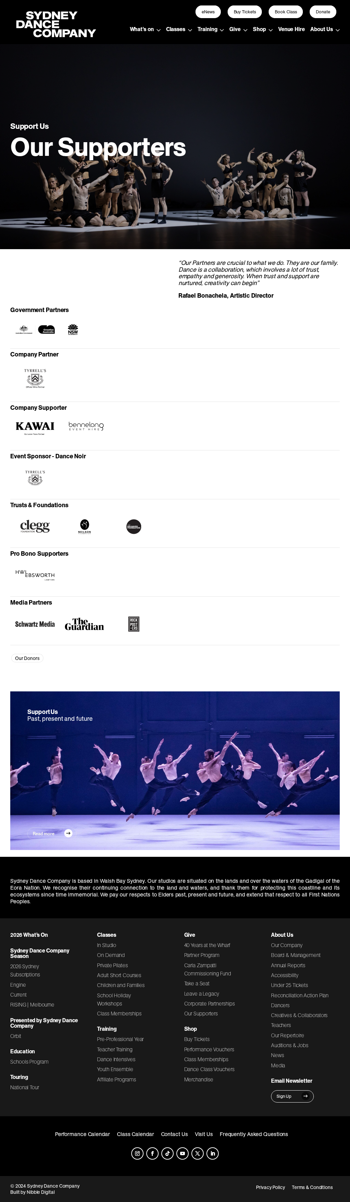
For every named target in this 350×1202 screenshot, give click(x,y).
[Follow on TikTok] (167, 1153)
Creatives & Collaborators (299, 1015)
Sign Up (284, 1096)
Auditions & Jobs (289, 1045)
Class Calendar (135, 1134)
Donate (323, 12)
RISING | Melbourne (32, 1004)
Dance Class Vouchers (209, 1069)
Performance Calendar (82, 1134)
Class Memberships (119, 1013)
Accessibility (284, 975)
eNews (208, 12)
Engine (18, 984)
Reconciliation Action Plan (300, 995)
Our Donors (27, 658)
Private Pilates (112, 965)
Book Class (286, 12)
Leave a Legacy (201, 993)
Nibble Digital (41, 1192)
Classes (175, 29)
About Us (321, 29)
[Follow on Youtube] (182, 1153)
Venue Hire (291, 29)
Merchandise (198, 1079)
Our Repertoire (287, 1035)
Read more (43, 833)
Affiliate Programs (116, 1079)
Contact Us (174, 1134)
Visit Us (204, 1134)
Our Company (286, 945)
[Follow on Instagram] (137, 1153)
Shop (259, 29)
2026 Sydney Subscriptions (25, 970)
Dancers (280, 1005)
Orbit (15, 1035)
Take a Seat (197, 983)
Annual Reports (288, 965)
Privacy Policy (270, 1187)
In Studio (106, 945)
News (277, 1055)
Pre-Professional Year (120, 1039)
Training (207, 29)
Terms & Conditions (312, 1187)
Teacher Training (115, 1049)
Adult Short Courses (119, 975)
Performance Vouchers (209, 1049)
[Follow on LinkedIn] (212, 1153)
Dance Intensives (116, 1059)
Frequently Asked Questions (254, 1134)
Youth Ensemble (115, 1069)
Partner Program (202, 954)
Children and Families (121, 985)
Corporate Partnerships (209, 1003)
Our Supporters (201, 1013)
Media (278, 1065)
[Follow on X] (197, 1153)
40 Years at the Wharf (207, 945)
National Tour (24, 1087)
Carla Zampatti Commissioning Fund (207, 969)
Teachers (281, 1025)
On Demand (111, 954)
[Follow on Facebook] (152, 1153)
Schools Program (29, 1061)
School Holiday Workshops (114, 999)
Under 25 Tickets (289, 985)
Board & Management (296, 954)
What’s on (142, 29)
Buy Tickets (245, 12)
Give (235, 29)
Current (18, 994)
